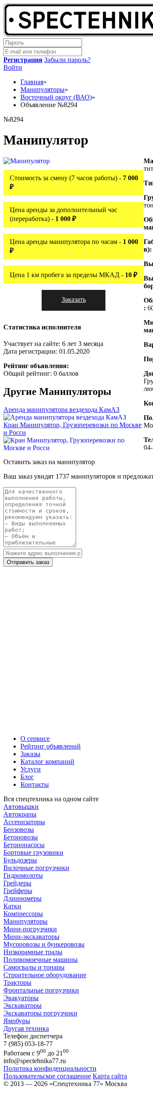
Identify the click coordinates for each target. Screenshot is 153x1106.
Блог (27, 776)
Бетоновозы (20, 837)
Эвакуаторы (21, 997)
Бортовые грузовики (33, 852)
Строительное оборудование (44, 974)
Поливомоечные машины (40, 959)
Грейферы (17, 890)
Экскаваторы (22, 1005)
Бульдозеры (20, 860)
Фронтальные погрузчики (41, 990)
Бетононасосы (24, 844)
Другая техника (26, 1028)
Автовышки (21, 806)
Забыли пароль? (67, 59)
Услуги (30, 769)
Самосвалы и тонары (34, 967)
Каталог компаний (47, 761)
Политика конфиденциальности (49, 1068)
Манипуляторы (25, 921)
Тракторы (17, 982)
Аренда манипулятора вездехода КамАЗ (61, 409)
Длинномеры (22, 898)
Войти (12, 67)
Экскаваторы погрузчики (40, 1013)
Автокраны (20, 814)
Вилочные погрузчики (36, 867)
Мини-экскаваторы (31, 936)
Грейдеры (17, 883)
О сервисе (35, 738)
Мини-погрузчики (30, 929)
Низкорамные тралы (32, 952)
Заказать (74, 299)
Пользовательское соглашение (47, 1076)
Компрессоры (23, 913)
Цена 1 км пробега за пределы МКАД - (73, 274)
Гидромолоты (23, 875)
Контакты (34, 784)
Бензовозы (18, 829)
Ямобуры (16, 1020)
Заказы (30, 753)
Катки (12, 906)
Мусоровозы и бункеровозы (44, 944)
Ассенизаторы (24, 821)
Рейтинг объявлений (50, 746)
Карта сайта (110, 1076)
